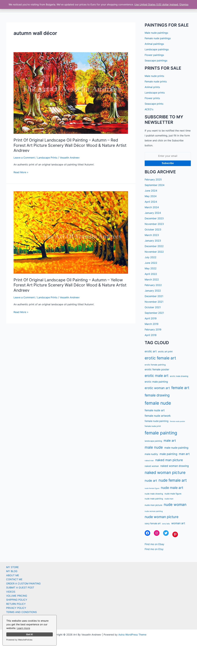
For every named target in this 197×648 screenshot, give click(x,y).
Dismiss (183, 4)
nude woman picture (161, 517)
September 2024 (154, 185)
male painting (168, 454)
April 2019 (151, 318)
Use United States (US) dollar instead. (156, 4)
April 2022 (151, 273)
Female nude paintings (158, 38)
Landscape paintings (157, 49)
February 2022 (153, 285)
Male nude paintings (156, 32)
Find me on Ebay (154, 544)
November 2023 (154, 223)
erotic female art (160, 358)
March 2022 (152, 279)
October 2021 (153, 307)
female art (180, 387)
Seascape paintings (156, 60)
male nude (154, 447)
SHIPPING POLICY (16, 599)
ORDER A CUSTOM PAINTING (23, 583)
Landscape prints (155, 92)
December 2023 (154, 218)
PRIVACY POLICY (16, 607)
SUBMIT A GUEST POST (20, 587)
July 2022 (150, 257)
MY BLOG (11, 571)
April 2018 (151, 335)
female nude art (155, 410)
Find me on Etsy (154, 549)
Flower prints (152, 98)
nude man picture (153, 505)
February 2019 (153, 329)
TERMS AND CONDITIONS (21, 612)
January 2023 (153, 240)
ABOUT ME (12, 575)
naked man (149, 460)
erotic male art (156, 375)
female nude (158, 403)
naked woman (152, 466)
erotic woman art (157, 388)
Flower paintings (154, 54)
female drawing (157, 395)
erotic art (151, 351)
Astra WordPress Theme (132, 634)
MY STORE (12, 567)
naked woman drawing (174, 465)
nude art (151, 480)
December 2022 (154, 246)
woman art (178, 523)
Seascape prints (154, 103)
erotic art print (165, 351)
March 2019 (151, 323)
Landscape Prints (47, 157)
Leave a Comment (24, 157)
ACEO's (149, 109)
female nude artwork (158, 415)
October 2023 (153, 229)
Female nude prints (156, 81)
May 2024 (151, 196)
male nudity (151, 454)
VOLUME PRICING (16, 595)
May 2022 (151, 268)
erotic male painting (156, 381)
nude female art (173, 480)
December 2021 (154, 296)
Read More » (21, 172)
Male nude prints (154, 75)
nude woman (175, 504)
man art (184, 454)
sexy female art (153, 523)
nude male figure (173, 493)
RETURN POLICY (16, 603)
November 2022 (154, 251)
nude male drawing (154, 493)
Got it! (29, 634)
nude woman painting (154, 511)
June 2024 (151, 190)
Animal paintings (154, 43)
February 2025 (153, 179)
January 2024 (153, 212)
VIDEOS (10, 591)
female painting (161, 432)
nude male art (172, 487)
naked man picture (169, 460)
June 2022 (151, 262)
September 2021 (154, 312)
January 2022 (153, 290)
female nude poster (177, 421)
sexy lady (166, 524)
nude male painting (154, 498)
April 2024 (151, 201)
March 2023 (152, 235)
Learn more (23, 628)
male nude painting (176, 447)
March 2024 (152, 207)
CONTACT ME (14, 579)
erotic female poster (157, 369)
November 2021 (154, 301)
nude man (169, 499)
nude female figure (152, 488)
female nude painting (156, 421)
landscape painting (153, 441)
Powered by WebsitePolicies (19, 640)
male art (170, 440)
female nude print (153, 426)
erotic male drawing (179, 376)
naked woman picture (165, 472)
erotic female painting (155, 364)
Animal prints (152, 87)
